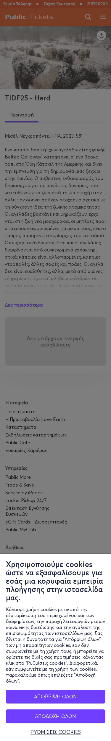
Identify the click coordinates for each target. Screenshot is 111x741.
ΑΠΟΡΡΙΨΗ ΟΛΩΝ (55, 696)
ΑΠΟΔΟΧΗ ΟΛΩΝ (55, 716)
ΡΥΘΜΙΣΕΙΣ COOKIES (55, 732)
